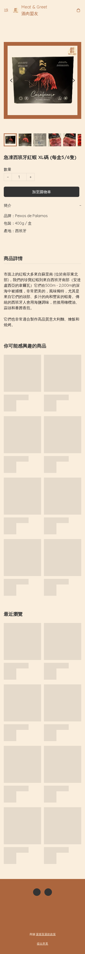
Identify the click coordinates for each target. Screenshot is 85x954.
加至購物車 (41, 191)
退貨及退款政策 (46, 934)
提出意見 (42, 943)
